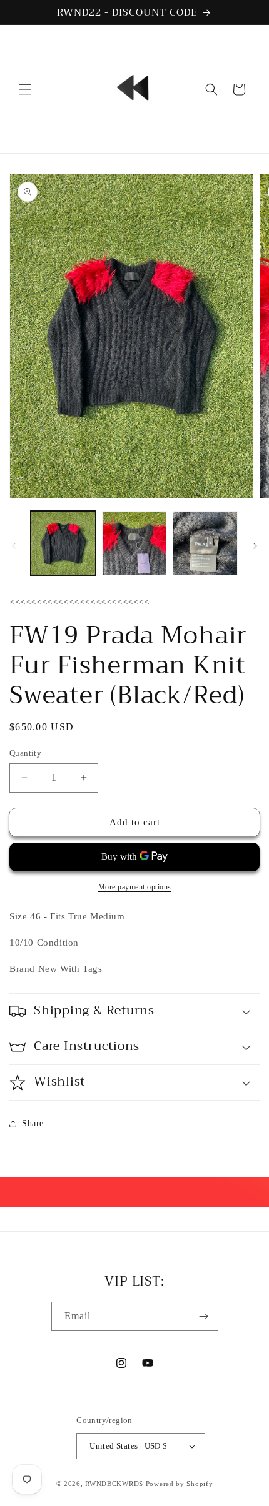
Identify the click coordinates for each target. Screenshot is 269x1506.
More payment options (134, 887)
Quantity (25, 753)
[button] (25, 89)
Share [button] (33, 1123)
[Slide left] (14, 546)
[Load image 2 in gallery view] (134, 543)
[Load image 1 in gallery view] (63, 543)
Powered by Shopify (179, 1483)
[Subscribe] (204, 1316)
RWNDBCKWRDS (114, 1483)
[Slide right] (255, 546)
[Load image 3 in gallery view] (205, 543)
